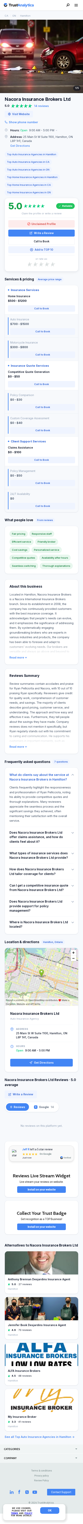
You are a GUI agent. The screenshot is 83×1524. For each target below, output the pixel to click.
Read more (16, 657)
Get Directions (20, 145)
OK (50, 1510)
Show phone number (23, 122)
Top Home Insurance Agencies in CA (29, 184)
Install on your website (42, 1189)
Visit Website (21, 114)
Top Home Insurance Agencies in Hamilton (32, 177)
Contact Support (61, 1492)
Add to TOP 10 (44, 249)
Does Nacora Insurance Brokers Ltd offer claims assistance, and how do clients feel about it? (36, 837)
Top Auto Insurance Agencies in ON (28, 169)
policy (28, 1513)
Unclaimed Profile (43, 224)
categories (12, 1449)
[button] (41, 130)
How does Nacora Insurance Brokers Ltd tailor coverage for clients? (36, 871)
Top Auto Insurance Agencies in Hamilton (31, 154)
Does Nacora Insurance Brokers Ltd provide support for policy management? (35, 906)
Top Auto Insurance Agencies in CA (28, 161)
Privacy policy (41, 1475)
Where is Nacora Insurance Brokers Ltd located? (38, 924)
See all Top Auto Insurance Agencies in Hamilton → (40, 1436)
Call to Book (41, 241)
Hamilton (25, 15)
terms (14, 1513)
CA (6, 15)
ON (14, 15)
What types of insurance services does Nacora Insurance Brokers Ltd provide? (38, 855)
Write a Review (44, 233)
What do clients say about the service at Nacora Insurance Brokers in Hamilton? (39, 777)
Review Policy (41, 1480)
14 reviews (41, 106)
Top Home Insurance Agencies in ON (29, 192)
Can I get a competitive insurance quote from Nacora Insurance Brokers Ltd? (38, 888)
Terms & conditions (41, 1470)
